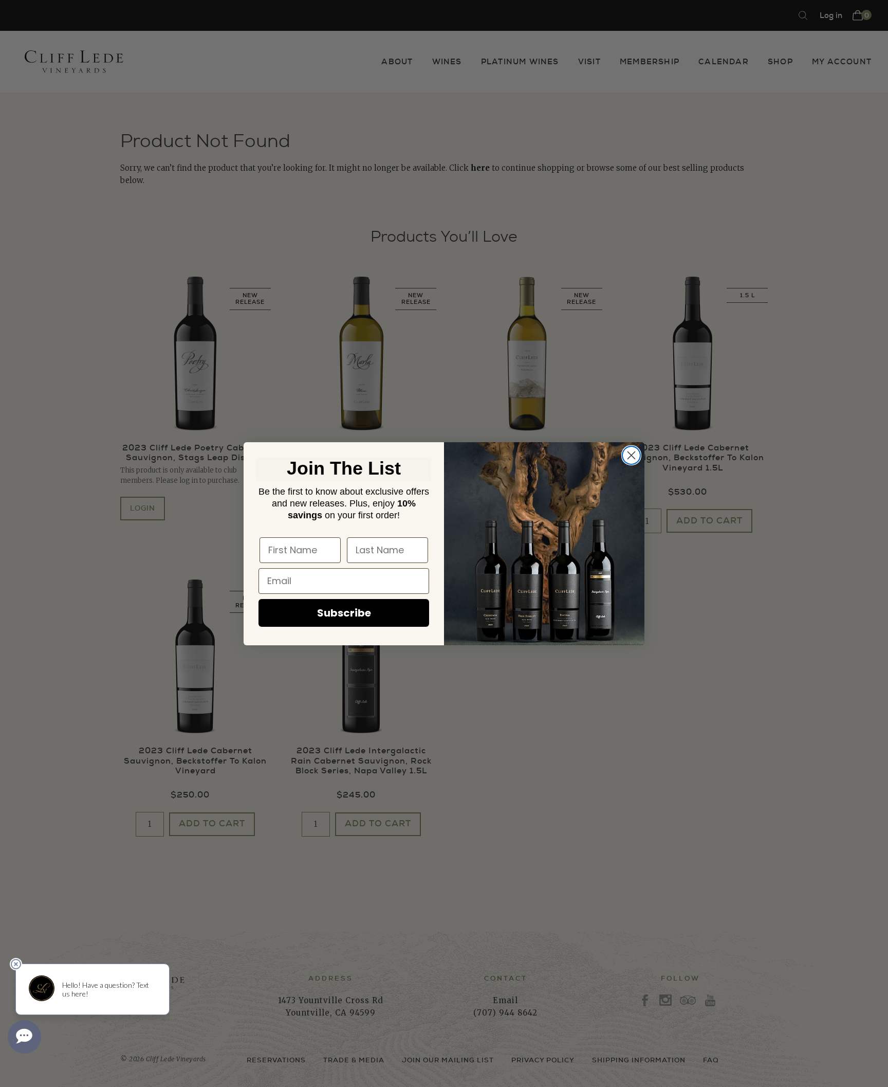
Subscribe (344, 613)
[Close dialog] (631, 455)
